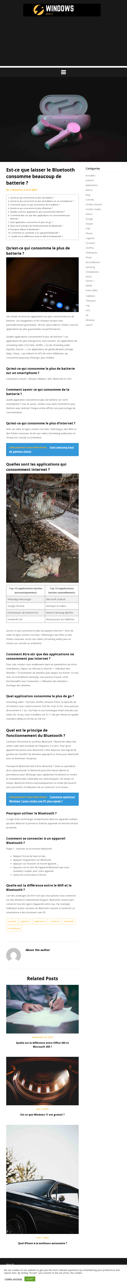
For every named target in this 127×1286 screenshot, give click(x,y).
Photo (89, 257)
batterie (55, 921)
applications (40, 921)
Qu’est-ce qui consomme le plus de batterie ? (32, 197)
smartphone (14, 928)
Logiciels (90, 238)
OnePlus (90, 247)
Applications (92, 185)
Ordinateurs (91, 252)
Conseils (12, 921)
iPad (88, 228)
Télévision (91, 300)
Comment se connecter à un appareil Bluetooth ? (35, 232)
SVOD (89, 276)
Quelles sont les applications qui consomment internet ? (37, 211)
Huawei (89, 223)
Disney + (90, 280)
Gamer (89, 214)
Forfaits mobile (93, 209)
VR (87, 315)
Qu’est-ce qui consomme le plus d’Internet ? (31, 208)
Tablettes (90, 295)
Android (89, 180)
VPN (88, 310)
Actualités (90, 175)
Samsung (90, 267)
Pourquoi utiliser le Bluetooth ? (25, 229)
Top (88, 305)
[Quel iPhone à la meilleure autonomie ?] (42, 1178)
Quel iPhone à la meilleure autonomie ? (42, 1243)
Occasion (90, 242)
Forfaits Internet (94, 204)
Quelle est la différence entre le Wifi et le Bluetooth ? (37, 236)
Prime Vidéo (92, 290)
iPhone (89, 233)
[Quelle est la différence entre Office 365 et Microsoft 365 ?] (42, 1008)
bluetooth (69, 921)
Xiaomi (89, 324)
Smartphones (92, 271)
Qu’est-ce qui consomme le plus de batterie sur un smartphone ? (42, 201)
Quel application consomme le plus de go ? (31, 222)
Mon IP (9, 1264)
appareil (25, 921)
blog (88, 194)
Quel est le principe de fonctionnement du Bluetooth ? (36, 225)
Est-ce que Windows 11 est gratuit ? (42, 1114)
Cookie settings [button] (13, 1279)
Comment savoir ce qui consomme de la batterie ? (35, 204)
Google (89, 218)
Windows (90, 320)
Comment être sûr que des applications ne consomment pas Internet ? (40, 217)
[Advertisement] (63, 44)
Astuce (89, 189)
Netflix (89, 285)
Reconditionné (93, 262)
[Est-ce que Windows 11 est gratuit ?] (42, 1080)
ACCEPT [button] (29, 1278)
